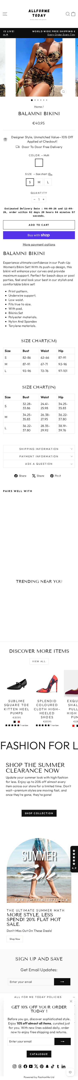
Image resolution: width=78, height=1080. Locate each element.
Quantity (39, 192)
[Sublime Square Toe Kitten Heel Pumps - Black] (14, 721)
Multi (39, 162)
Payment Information (38, 456)
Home (38, 106)
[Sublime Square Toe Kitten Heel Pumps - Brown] (18, 721)
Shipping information (39, 449)
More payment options (39, 244)
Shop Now (15, 938)
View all (39, 661)
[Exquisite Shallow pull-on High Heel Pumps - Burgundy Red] (73, 725)
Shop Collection (39, 813)
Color (39, 155)
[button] (74, 859)
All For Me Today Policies (38, 997)
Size (36, 174)
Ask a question (39, 463)
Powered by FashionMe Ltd (39, 1077)
